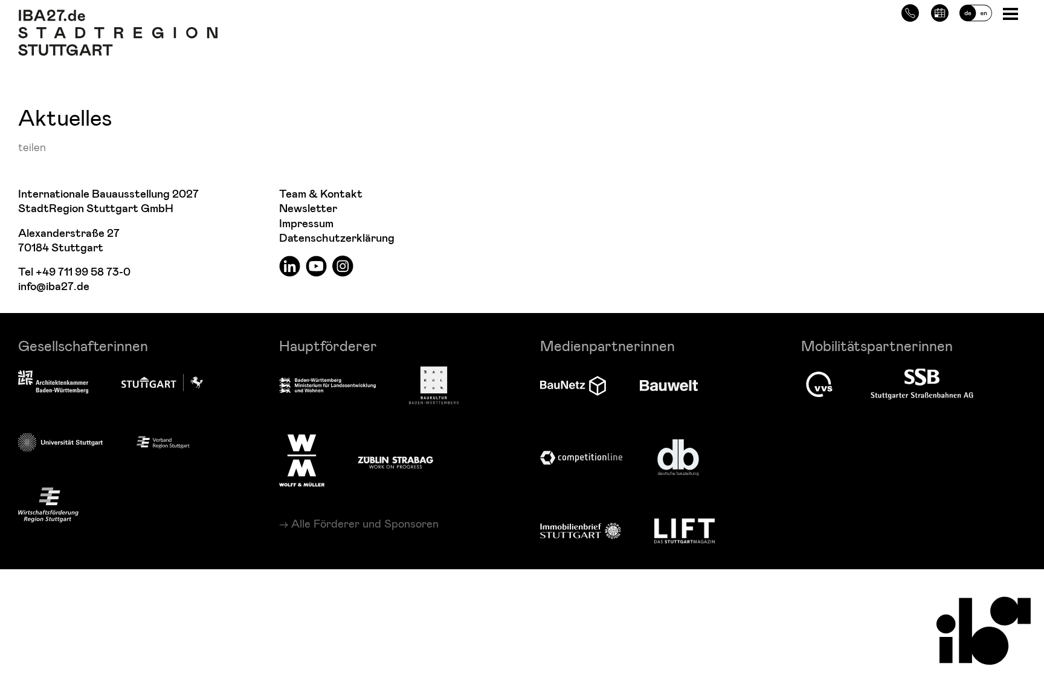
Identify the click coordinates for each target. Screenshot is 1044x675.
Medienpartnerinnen (607, 345)
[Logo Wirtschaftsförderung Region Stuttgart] (48, 505)
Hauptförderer (328, 345)
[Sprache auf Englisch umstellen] (975, 11)
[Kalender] (940, 11)
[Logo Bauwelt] (669, 385)
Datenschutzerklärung (337, 238)
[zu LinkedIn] (289, 265)
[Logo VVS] (819, 384)
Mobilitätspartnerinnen (877, 345)
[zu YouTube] (316, 265)
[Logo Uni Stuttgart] (60, 442)
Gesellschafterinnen (83, 345)
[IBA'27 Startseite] (118, 15)
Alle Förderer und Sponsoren (365, 523)
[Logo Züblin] (395, 460)
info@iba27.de (53, 286)
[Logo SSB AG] (922, 384)
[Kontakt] (910, 11)
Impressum (306, 224)
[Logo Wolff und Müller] (301, 460)
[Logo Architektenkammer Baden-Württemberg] (53, 383)
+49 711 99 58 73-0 (83, 272)
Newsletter (308, 209)
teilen (32, 146)
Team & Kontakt (320, 194)
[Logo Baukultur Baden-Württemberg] (434, 385)
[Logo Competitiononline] (581, 457)
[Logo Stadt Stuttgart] (162, 382)
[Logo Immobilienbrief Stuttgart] (580, 531)
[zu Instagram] (342, 265)
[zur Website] (163, 442)
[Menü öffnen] (1011, 13)
